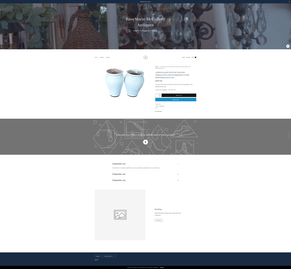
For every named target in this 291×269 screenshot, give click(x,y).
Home (96, 57)
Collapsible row (118, 164)
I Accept (162, 267)
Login (183, 57)
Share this (159, 111)
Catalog (102, 57)
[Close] (289, 1)
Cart (192, 57)
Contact (108, 57)
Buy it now (176, 99)
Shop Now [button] (158, 220)
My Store (162, 106)
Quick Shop (288, 134)
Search (188, 57)
